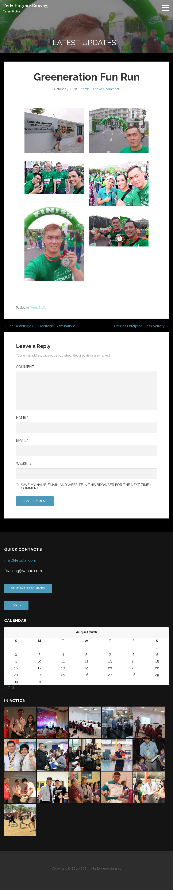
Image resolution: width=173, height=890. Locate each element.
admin (85, 89)
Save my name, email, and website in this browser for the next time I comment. (86, 486)
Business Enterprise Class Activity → (140, 326)
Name (22, 418)
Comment (25, 367)
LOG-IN (16, 605)
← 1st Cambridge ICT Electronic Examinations (40, 326)
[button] (167, 7)
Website (23, 464)
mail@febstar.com (20, 560)
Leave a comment (106, 89)
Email (22, 441)
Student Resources (28, 588)
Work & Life (38, 307)
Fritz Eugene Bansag (25, 5)
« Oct (9, 687)
